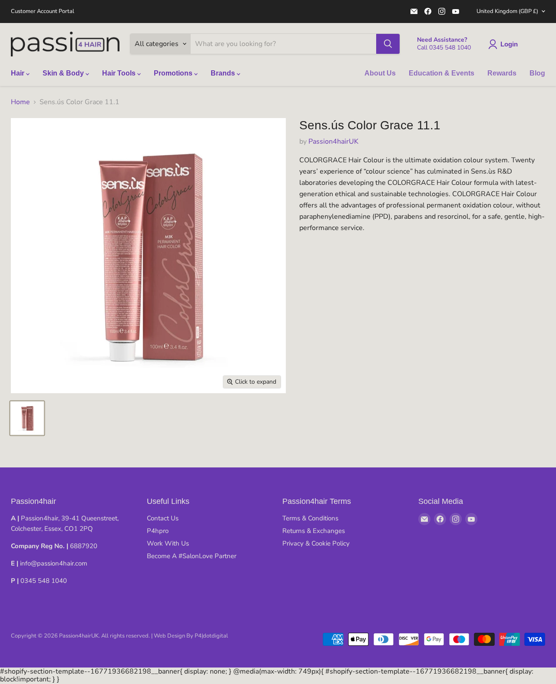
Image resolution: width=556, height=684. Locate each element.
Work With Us (168, 543)
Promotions (174, 73)
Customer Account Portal (42, 11)
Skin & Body (64, 73)
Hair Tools (119, 73)
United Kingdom (507, 11)
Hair (18, 73)
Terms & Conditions (310, 518)
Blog (537, 73)
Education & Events (441, 73)
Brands (224, 73)
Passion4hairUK (333, 141)
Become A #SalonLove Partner (191, 556)
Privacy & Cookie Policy (316, 543)
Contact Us (163, 518)
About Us (380, 73)
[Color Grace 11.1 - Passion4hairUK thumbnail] (27, 418)
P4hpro (158, 530)
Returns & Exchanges (313, 530)
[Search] (388, 44)
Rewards (501, 73)
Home (20, 102)
